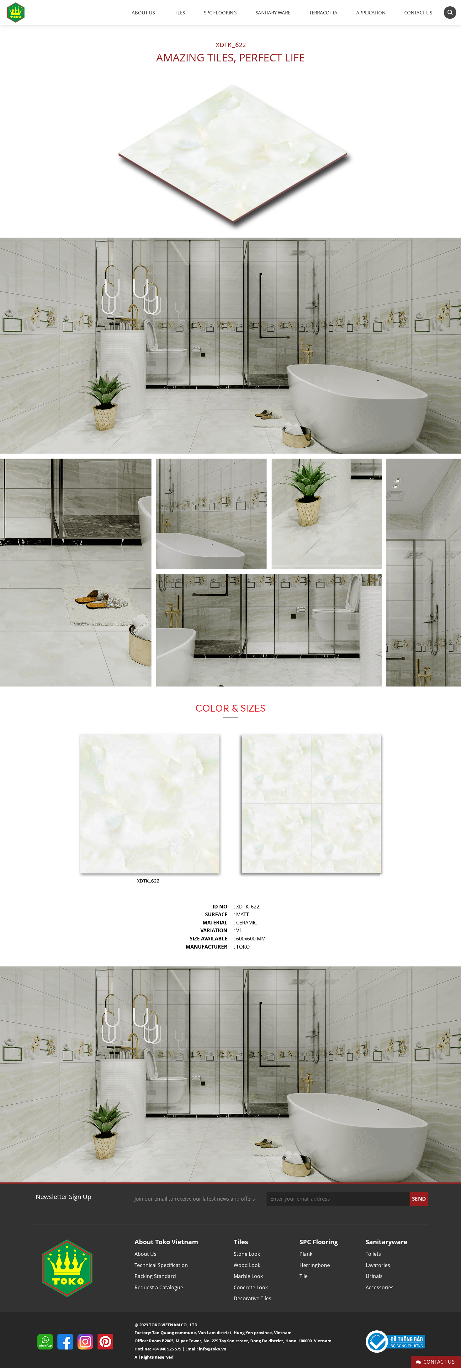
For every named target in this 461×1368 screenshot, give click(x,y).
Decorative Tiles (252, 1298)
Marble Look (248, 1276)
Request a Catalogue (159, 1287)
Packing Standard (155, 1276)
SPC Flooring (220, 12)
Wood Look (247, 1265)
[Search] (450, 12)
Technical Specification (161, 1265)
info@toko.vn (212, 1349)
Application (370, 12)
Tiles (179, 12)
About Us (143, 12)
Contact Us (418, 12)
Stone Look (247, 1253)
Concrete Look (251, 1287)
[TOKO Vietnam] (22, 12)
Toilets (373, 1253)
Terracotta (323, 12)
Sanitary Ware (273, 12)
